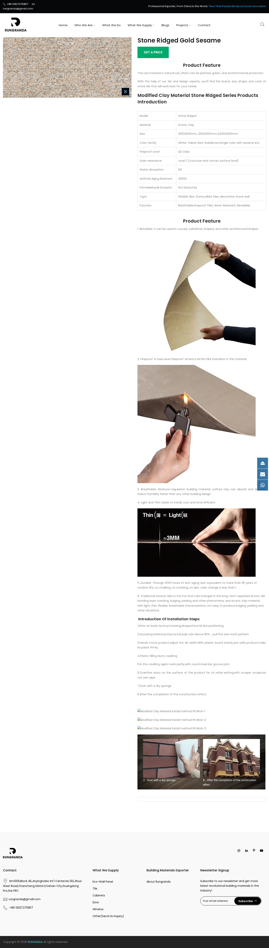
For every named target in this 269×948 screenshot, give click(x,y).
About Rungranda (159, 882)
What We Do (111, 25)
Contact (204, 25)
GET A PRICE (153, 52)
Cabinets (99, 895)
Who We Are (83, 25)
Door (96, 902)
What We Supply (140, 25)
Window (98, 909)
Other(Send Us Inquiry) (108, 916)
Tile (95, 888)
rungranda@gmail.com (18, 8)
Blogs (165, 25)
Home (63, 25)
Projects (182, 25)
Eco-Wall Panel (103, 882)
